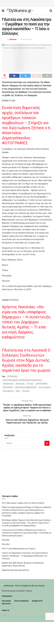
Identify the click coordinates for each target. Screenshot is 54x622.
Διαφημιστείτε (37, 601)
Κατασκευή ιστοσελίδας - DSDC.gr (19, 591)
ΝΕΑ (17, 391)
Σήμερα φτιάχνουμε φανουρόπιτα (15, 570)
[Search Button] (46, 443)
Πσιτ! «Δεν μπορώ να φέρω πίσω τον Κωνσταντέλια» (23, 503)
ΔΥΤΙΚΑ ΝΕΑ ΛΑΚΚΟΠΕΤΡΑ (25, 387)
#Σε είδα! (5, 540)
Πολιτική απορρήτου (21, 601)
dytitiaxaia (20, 384)
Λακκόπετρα (8, 391)
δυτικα (30, 384)
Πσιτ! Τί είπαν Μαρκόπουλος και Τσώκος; (19, 549)
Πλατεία (25, 391)
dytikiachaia (8, 384)
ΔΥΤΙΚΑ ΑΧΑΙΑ (41, 384)
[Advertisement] (27, 3)
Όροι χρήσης (6, 601)
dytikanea (12, 39)
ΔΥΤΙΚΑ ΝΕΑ (8, 387)
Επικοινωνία (6, 604)
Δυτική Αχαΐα (44, 387)
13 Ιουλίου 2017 (26, 39)
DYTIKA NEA (12, 376)
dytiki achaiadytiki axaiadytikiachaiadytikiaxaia (22, 380)
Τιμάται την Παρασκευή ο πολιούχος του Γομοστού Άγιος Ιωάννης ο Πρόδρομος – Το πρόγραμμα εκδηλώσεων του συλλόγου (25, 556)
